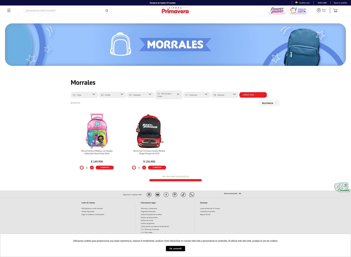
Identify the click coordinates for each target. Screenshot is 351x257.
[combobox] (67, 10)
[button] (85, 95)
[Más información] (232, 194)
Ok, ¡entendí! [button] (175, 248)
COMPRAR (104, 167)
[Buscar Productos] (107, 10)
